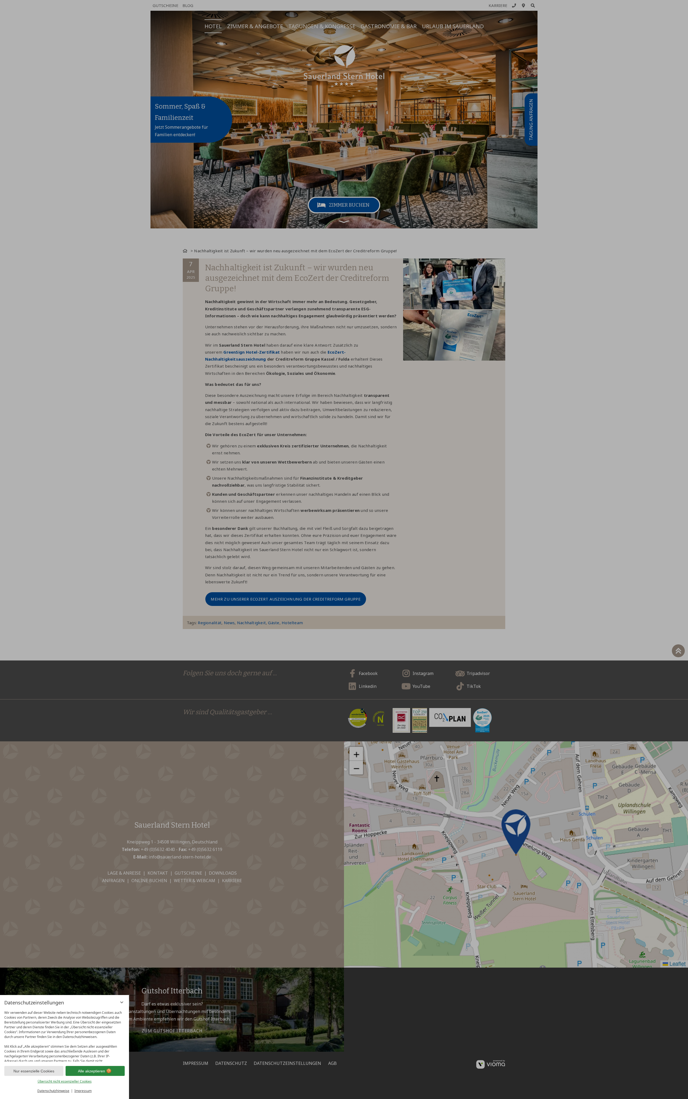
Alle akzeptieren (91, 1071)
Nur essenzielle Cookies (33, 1071)
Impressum (83, 1091)
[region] (64, 1035)
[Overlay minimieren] (121, 1002)
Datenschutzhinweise (53, 1091)
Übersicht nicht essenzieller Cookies (65, 1081)
